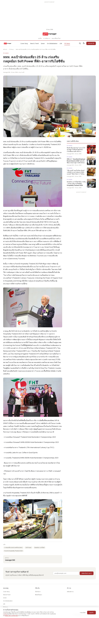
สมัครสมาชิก (91, 43)
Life (61, 43)
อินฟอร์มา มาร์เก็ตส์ (39, 547)
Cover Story (24, 43)
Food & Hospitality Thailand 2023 (13, 551)
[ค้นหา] (80, 43)
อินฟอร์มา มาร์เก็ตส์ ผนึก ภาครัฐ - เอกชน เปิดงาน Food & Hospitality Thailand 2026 (76, 183)
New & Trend (34, 43)
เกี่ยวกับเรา (38, 591)
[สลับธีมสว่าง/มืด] (83, 43)
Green (43, 43)
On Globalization (52, 43)
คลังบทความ (70, 591)
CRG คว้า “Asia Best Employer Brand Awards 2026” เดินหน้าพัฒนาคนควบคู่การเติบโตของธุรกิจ (76, 161)
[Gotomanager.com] (49, 34)
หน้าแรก (5, 49)
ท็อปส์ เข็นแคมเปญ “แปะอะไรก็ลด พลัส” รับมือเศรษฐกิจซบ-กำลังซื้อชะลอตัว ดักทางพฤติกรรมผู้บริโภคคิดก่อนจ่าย (76, 149)
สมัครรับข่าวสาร (87, 573)
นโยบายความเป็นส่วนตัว (11, 615)
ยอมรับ (91, 612)
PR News (67, 43)
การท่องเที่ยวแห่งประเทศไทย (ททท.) (13, 547)
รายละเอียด (83, 612)
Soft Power (28, 547)
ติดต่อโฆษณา (38, 595)
